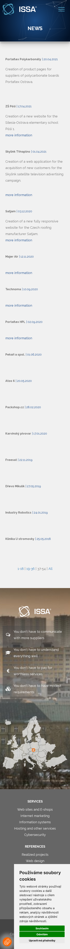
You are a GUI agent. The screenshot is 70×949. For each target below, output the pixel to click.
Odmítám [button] (42, 934)
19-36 (30, 569)
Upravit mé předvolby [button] (42, 940)
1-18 (21, 569)
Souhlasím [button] (42, 928)
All (50, 569)
